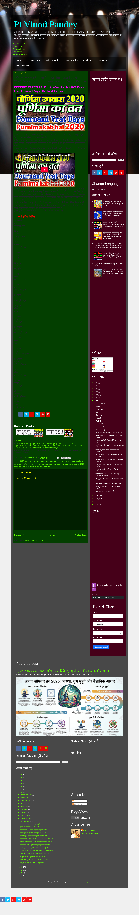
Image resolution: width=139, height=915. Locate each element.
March (98, 424)
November (100, 403)
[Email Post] (57, 457)
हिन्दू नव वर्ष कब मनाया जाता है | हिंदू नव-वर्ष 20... (109, 491)
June (98, 415)
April (97, 421)
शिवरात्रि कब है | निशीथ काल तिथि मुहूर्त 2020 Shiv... (35, 830)
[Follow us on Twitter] (26, 414)
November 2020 (26, 795)
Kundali (96, 597)
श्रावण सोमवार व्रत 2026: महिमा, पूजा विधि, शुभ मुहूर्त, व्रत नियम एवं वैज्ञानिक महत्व (62, 671)
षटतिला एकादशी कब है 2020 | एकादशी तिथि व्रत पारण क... (36, 842)
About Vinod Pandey (21, 44)
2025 (96, 386)
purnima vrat (66, 445)
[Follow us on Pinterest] (48, 414)
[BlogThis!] (64, 458)
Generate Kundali (101, 647)
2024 (96, 389)
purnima (56, 445)
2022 (96, 395)
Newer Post (20, 535)
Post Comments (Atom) (34, 540)
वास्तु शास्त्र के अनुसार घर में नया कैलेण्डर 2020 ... (110, 483)
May (97, 418)
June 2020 (24, 806)
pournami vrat (75, 443)
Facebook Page (33, 60)
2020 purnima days (24, 443)
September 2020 (26, 800)
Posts (76, 801)
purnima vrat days (50, 447)
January (99, 430)
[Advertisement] (108, 116)
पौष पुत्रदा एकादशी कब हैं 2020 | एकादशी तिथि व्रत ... (35, 854)
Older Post (81, 535)
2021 (96, 397)
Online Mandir (52, 60)
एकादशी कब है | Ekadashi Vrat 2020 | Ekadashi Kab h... (107, 474)
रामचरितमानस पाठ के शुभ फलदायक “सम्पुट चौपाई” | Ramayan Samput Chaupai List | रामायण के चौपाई (113, 203)
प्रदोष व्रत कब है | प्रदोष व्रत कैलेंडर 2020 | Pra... (35, 848)
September (100, 409)
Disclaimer (17, 51)
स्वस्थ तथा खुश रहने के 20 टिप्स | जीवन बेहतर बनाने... (35, 859)
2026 (96, 383)
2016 (96, 504)
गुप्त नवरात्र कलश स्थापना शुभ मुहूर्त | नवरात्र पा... (109, 432)
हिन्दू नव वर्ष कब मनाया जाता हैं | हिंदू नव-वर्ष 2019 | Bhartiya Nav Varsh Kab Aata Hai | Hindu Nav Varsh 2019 (112, 235)
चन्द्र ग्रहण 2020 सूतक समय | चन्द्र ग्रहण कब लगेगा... (35, 845)
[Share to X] (66, 458)
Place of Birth (97, 637)
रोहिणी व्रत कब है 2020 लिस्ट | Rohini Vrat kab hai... (36, 833)
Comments (78, 804)
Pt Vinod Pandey (45, 24)
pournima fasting (39, 445)
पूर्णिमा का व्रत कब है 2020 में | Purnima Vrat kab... (35, 827)
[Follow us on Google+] (31, 414)
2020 (96, 400)
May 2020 (24, 809)
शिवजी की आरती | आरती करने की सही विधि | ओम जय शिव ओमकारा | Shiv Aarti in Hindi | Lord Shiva (113, 213)
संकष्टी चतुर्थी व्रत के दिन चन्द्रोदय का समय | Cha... (34, 836)
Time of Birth (97, 629)
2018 (96, 499)
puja (49, 445)
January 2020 (25, 821)
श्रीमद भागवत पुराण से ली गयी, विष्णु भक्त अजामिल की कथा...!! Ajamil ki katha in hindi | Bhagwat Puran (113, 271)
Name (95, 612)
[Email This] (62, 458)
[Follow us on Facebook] (20, 414)
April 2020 (24, 812)
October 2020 (25, 797)
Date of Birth (97, 620)
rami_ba (73, 882)
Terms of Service (20, 54)
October (99, 406)
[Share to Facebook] (68, 458)
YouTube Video (71, 60)
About (113, 597)
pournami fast (62, 443)
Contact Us (17, 46)
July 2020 (24, 803)
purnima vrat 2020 (76, 464)
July (97, 412)
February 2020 (26, 818)
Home (18, 60)
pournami (37, 443)
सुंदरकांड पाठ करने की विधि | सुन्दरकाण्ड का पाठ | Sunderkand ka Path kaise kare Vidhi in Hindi (113, 224)
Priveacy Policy (19, 49)
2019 (96, 495)
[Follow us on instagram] (37, 414)
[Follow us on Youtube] (42, 414)
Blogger (87, 882)
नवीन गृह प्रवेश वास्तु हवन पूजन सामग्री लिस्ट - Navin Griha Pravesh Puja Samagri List (112, 255)
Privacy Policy (22, 66)
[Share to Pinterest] (70, 458)
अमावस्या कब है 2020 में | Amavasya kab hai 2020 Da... (37, 839)
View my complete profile (89, 833)
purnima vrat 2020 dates (32, 447)
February (99, 427)
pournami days (49, 443)
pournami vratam (23, 445)
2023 (96, 392)
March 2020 (25, 815)
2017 (96, 501)
